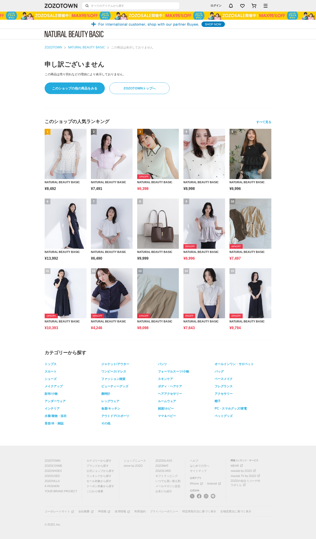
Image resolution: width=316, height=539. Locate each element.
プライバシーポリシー (164, 511)
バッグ (219, 371)
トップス (51, 364)
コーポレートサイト (57, 511)
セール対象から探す (99, 481)
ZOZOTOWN (53, 47)
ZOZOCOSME (53, 465)
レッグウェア (110, 401)
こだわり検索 (95, 491)
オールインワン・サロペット (234, 364)
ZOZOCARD (163, 471)
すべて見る (263, 121)
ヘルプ (194, 460)
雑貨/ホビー (166, 408)
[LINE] (213, 496)
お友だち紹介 (163, 491)
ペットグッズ (224, 416)
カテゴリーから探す (99, 460)
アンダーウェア (55, 401)
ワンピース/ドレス (113, 371)
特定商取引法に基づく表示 (199, 511)
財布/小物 (51, 393)
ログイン (216, 5)
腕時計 (105, 393)
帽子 (218, 401)
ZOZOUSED (52, 476)
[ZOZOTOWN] (61, 6)
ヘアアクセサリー (170, 393)
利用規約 (140, 511)
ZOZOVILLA (52, 481)
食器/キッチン (110, 408)
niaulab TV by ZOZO (243, 476)
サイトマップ (198, 471)
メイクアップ (54, 386)
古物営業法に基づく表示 (235, 511)
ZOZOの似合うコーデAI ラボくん (245, 483)
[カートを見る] (254, 6)
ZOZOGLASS (163, 460)
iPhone (194, 483)
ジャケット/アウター (115, 364)
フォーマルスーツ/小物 (173, 371)
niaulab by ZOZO (241, 471)
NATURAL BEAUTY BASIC (86, 47)
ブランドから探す (98, 465)
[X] (192, 498)
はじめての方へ (199, 465)
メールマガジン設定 (167, 486)
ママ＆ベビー (167, 416)
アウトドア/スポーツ (115, 416)
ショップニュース (135, 460)
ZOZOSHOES (53, 471)
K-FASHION (52, 486)
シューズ (51, 379)
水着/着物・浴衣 (56, 416)
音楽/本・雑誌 (54, 423)
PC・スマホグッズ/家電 (231, 408)
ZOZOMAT (161, 465)
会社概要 (84, 511)
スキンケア (165, 379)
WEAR (235, 465)
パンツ (162, 364)
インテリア (52, 408)
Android (212, 483)
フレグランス (224, 386)
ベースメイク (224, 379)
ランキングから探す (99, 476)
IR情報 (102, 511)
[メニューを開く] (265, 6)
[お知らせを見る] (231, 6)
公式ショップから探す (100, 471)
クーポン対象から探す (100, 486)
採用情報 (120, 511)
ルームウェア (167, 401)
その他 (105, 423)
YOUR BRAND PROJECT (61, 491)
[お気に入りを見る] (242, 6)
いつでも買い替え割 (167, 481)
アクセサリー (224, 393)
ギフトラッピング (166, 476)
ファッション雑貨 (113, 379)
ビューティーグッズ (114, 386)
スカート (51, 371)
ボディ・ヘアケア (170, 386)
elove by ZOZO (133, 465)
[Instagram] (206, 498)
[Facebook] (199, 498)
